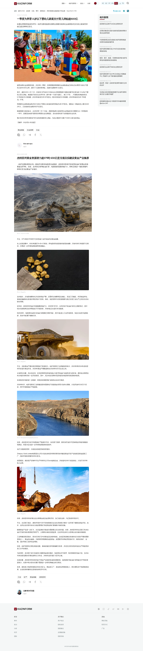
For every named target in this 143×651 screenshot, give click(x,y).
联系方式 (104, 624)
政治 (15, 624)
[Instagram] (18, 135)
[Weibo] (113, 609)
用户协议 (61, 621)
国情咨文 (42, 11)
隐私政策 (61, 624)
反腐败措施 (61, 632)
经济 (15, 632)
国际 (15, 636)
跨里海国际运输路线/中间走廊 (56, 11)
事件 (37, 11)
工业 (19, 577)
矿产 (25, 577)
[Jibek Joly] (117, 11)
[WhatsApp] (24, 135)
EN (112, 3)
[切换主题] (96, 3)
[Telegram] (29, 135)
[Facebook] (35, 135)
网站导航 (104, 621)
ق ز (120, 3)
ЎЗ (123, 3)
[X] (40, 135)
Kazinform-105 (71, 11)
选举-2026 (21, 11)
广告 (103, 628)
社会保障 (30, 130)
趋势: (15, 11)
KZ (103, 3)
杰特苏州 (42, 577)
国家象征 (61, 628)
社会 (37, 130)
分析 (88, 3)
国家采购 (61, 636)
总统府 (28, 11)
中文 (116, 3)
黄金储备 (21, 130)
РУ (109, 3)
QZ (106, 3)
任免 (33, 11)
